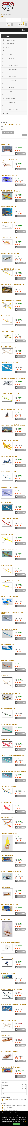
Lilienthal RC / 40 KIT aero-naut (8, 347)
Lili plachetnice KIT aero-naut (8, 920)
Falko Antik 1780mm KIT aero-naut (9, 1020)
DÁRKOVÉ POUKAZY (10, 98)
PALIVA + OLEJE (12, 95)
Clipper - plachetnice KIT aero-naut (9, 833)
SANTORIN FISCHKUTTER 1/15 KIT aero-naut (11, 871)
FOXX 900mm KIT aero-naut (7, 645)
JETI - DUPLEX (12, 102)
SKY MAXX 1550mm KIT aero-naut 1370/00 (11, 693)
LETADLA (13, 124)
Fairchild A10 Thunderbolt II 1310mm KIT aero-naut (13, 378)
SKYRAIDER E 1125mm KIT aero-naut (9, 818)
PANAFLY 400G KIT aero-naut (7, 660)
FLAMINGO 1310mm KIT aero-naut (9, 238)
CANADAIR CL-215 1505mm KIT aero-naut (10, 191)
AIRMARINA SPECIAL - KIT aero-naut (9, 1051)
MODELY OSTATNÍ (12, 62)
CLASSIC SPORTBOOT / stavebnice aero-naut (11, 856)
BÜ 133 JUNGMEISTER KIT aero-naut (9, 440)
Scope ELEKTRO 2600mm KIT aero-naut (10, 269)
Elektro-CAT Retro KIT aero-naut (8, 973)
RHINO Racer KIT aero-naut (7, 331)
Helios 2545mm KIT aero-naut (8, 709)
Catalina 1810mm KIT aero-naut (8, 207)
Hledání (2, 20)
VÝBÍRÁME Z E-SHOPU (11, 51)
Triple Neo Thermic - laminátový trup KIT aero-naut (13, 771)
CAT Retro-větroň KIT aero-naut (8, 316)
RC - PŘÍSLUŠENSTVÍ (13, 73)
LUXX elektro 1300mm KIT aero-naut (9, 487)
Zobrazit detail (21, 153)
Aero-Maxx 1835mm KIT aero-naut (9, 550)
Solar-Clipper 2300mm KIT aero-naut (10, 581)
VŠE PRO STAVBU (12, 80)
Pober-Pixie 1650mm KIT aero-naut (9, 596)
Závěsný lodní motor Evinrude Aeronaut (10, 942)
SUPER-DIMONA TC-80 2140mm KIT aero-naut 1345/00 (12, 612)
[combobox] (7, 130)
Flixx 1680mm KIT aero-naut (7, 534)
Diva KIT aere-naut (5, 887)
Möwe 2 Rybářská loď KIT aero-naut (9, 904)
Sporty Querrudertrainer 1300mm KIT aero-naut (12, 284)
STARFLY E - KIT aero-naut (7, 565)
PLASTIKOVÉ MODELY (13, 65)
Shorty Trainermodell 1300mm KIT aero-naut (11, 160)
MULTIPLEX (11, 87)
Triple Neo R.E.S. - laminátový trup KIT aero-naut (12, 755)
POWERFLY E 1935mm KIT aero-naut (9, 518)
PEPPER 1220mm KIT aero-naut (8, 740)
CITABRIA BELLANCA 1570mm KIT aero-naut (11, 300)
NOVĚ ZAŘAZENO (10, 43)
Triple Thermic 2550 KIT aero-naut (9, 629)
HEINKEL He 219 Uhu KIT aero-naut (9, 175)
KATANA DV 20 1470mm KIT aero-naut (10, 253)
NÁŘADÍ (10, 91)
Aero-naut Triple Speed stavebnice (9, 724)
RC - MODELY (11, 58)
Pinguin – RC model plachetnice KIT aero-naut (12, 409)
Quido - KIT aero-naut (6, 802)
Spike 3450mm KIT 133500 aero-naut (10, 394)
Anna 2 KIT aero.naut (6, 144)
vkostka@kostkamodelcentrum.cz (10, 16)
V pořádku (16, 1124)
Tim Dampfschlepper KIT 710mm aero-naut (11, 1067)
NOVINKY (8, 47)
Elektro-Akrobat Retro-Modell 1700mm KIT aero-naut (13, 1005)
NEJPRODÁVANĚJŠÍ (10, 40)
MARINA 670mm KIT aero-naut (8, 1036)
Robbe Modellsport (14, 109)
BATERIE (10, 54)
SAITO (7, 113)
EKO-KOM (6, 1099)
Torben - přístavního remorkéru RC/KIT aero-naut (13, 425)
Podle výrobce (19, 124)
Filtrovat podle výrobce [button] (8, 132)
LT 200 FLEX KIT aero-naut (7, 676)
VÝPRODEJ (11, 106)
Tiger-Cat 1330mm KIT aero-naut (9, 456)
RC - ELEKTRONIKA (13, 69)
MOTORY (11, 84)
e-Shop (2, 124)
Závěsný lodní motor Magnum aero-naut (10, 958)
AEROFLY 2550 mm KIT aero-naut (8, 787)
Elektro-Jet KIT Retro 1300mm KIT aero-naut (11, 989)
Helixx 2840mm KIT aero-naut (8, 222)
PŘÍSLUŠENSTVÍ (12, 76)
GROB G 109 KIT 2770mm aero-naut (9, 503)
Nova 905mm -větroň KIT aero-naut (9, 362)
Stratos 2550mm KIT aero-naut (8, 472)
